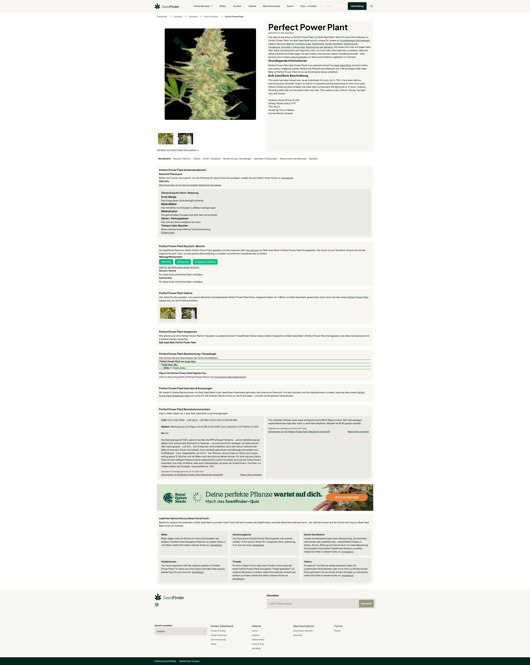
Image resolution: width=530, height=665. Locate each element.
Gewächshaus (258, 639)
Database (178, 16)
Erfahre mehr (168, 232)
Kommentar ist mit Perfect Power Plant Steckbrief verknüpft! (192, 474)
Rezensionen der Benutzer (319, 47)
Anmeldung (357, 6)
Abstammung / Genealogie (237, 158)
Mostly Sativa (179, 367)
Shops (222, 6)
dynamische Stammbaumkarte (230, 377)
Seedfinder (162, 16)
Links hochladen (298, 57)
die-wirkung (252, 250)
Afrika (166, 367)
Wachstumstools (271, 6)
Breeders (193, 16)
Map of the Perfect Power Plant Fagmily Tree (182, 373)
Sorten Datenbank (219, 635)
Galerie (252, 6)
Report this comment (251, 474)
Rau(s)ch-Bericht (285, 43)
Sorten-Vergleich (333, 43)
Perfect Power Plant (234, 16)
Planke (337, 631)
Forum (290, 6)
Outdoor (255, 635)
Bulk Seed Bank (211, 16)
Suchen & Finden (218, 631)
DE (371, 6)
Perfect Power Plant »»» (172, 361)
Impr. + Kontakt (309, 6)
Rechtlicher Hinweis (189, 661)
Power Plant (190, 361)
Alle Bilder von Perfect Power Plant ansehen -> (178, 150)
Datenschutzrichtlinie (165, 661)
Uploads (313, 158)
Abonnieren (366, 603)
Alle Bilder (256, 648)
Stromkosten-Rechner (303, 631)
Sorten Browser (202, 6)
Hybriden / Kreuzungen (293, 47)
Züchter (237, 6)
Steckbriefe (318, 43)
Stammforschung (218, 639)
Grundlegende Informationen (355, 40)
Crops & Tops (258, 644)
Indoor (255, 631)
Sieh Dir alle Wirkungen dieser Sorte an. (179, 267)
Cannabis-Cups (303, 43)
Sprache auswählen (163, 625)
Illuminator (297, 635)
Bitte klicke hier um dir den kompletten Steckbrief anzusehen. (190, 185)
